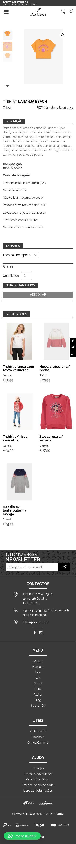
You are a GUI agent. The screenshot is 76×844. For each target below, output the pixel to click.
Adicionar (38, 294)
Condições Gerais (38, 779)
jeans (13, 150)
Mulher (38, 661)
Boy (38, 672)
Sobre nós (38, 705)
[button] (62, 35)
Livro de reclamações (38, 790)
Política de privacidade (38, 785)
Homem (38, 666)
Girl (38, 678)
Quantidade (11, 275)
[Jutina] (38, 12)
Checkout (37, 737)
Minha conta (38, 731)
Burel (38, 689)
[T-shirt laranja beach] (73, 341)
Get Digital (56, 814)
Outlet (38, 683)
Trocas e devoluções (38, 774)
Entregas (38, 768)
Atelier (38, 694)
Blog (38, 700)
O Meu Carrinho (38, 742)
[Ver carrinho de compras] (71, 11)
